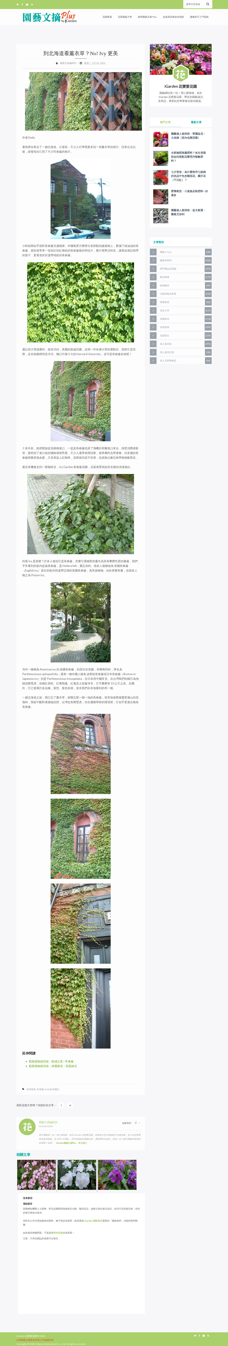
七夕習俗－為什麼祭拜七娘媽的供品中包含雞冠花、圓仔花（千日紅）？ (188, 175)
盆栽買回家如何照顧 (173, 16)
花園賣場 (107, 16)
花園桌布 (164, 318)
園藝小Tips (166, 252)
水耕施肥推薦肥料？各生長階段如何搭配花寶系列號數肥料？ (188, 156)
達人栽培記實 (167, 352)
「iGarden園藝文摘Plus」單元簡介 (70, 1143)
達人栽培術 (166, 343)
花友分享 (164, 310)
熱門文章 (165, 122)
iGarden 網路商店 (93, 1220)
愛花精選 (164, 277)
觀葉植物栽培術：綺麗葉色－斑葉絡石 (53, 1066)
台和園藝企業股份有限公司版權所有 (35, 1339)
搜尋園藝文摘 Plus (147, 16)
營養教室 (164, 302)
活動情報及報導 (168, 293)
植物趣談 (164, 285)
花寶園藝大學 (125, 16)
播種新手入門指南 (199, 16)
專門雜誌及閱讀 (168, 268)
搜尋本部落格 (58, 1232)
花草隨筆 (31, 1089)
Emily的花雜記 (52, 1089)
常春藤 (40, 1089)
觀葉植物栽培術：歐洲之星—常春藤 (51, 1061)
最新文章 (196, 122)
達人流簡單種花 (168, 360)
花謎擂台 (164, 335)
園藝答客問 (166, 260)
